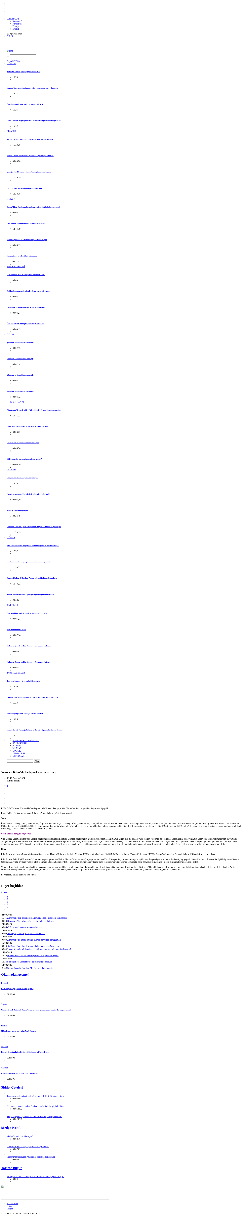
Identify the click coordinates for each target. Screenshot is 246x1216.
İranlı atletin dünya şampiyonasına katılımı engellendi (29, 562)
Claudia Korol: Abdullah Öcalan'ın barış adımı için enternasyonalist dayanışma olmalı (36, 1010)
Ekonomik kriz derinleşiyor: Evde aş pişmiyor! (26, 307)
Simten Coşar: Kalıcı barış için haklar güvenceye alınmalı (30, 156)
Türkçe (16, 26)
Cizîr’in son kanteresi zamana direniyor (23, 443)
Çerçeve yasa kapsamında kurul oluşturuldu (24, 188)
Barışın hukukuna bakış (16, 630)
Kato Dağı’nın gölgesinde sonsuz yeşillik (17, 989)
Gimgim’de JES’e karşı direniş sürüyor (22, 478)
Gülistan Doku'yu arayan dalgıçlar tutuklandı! (20, 1073)
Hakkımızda (12, 1203)
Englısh (16, 29)
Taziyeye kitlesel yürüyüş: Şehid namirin (23, 71)
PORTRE (17, 745)
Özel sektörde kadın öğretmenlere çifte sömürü (25, 323)
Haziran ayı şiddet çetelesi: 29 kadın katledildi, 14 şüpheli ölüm (35, 1106)
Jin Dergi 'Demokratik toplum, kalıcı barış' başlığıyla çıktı (33, 946)
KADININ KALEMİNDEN (26, 740)
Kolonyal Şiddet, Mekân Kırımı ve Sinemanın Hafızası (29, 646)
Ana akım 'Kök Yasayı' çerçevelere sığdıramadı (28, 1146)
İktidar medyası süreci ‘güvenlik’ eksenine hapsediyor (31, 1157)
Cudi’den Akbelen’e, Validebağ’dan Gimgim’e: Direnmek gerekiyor (34, 527)
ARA (37, 761)
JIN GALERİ (19, 753)
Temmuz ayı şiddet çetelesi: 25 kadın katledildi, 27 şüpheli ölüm (35, 1096)
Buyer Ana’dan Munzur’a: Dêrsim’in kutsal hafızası (27, 426)
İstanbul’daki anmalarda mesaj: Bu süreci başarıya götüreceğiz (32, 88)
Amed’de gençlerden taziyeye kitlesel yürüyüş (25, 104)
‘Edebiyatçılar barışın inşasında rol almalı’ (24, 459)
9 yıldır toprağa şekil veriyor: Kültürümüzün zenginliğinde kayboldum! (39, 949)
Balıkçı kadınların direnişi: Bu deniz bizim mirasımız (28, 291)
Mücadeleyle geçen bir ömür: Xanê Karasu (18, 1031)
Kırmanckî (17, 24)
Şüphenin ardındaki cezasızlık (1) (20, 391)
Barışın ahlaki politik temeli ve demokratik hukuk (27, 613)
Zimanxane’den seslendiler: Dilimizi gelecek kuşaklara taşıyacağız (34, 410)
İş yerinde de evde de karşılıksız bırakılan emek (26, 275)
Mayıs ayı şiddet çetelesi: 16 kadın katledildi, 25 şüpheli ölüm (34, 1116)
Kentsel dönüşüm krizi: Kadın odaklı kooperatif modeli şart (25, 1052)
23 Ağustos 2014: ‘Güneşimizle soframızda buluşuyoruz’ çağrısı (35, 1176)
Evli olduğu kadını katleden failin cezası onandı (26, 223)
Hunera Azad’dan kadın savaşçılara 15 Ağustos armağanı (33, 955)
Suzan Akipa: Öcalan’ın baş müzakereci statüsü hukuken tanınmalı (33, 207)
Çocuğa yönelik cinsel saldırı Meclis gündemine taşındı (29, 172)
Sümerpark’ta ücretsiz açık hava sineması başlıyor (29, 961)
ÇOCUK (17, 751)
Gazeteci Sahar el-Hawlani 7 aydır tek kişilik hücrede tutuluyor (32, 578)
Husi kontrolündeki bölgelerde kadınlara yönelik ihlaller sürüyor (33, 545)
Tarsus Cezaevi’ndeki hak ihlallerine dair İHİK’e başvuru (30, 139)
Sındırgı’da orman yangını (17, 510)
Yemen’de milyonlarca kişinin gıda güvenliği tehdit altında (30, 594)
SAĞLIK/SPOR (20, 743)
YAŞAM (17, 748)
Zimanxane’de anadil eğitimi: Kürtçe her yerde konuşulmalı (34, 940)
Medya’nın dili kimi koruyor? (20, 1136)
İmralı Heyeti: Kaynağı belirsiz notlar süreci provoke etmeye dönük (34, 120)
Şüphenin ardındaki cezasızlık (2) (20, 375)
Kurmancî (17, 21)
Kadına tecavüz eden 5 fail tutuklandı (22, 256)
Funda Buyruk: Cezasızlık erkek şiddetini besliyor (27, 240)
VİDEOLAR (18, 756)
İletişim (10, 1208)
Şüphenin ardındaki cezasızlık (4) (20, 342)
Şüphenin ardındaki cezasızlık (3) (20, 359)
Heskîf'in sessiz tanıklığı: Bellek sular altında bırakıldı (29, 494)
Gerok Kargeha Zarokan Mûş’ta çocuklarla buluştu (30, 968)
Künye (10, 1206)
